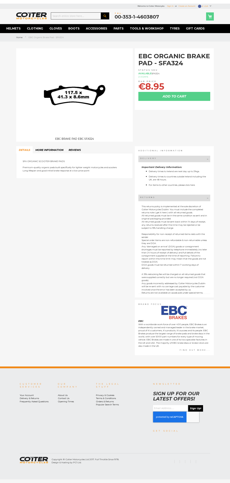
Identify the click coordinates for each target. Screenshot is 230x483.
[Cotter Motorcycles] (31, 15)
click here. (190, 185)
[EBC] (174, 312)
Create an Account (187, 6)
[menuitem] (13, 28)
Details (24, 150)
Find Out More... (195, 350)
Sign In (170, 6)
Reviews (75, 150)
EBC (141, 321)
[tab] (24, 149)
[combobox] (80, 16)
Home (19, 37)
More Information (49, 150)
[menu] (115, 28)
